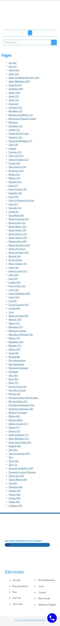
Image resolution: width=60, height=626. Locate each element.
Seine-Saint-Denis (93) (20, 442)
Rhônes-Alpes (16, 420)
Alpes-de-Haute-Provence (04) (24, 77)
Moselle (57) (15, 345)
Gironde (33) (15, 208)
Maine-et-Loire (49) (18, 316)
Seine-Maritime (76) (19, 438)
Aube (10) (14, 96)
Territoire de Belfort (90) (21, 468)
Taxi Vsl (13, 464)
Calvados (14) (16, 126)
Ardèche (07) (15, 85)
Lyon (11, 312)
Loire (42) (14, 290)
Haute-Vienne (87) (18, 237)
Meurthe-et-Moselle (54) (21, 334)
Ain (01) (13, 66)
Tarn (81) (13, 450)
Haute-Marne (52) (18, 226)
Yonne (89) (14, 502)
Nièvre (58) (14, 349)
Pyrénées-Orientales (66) (21, 409)
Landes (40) (15, 282)
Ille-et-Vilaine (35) (18, 263)
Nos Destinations (17, 360)
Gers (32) (13, 204)
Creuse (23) (14, 163)
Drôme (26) (14, 178)
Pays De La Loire (17, 390)
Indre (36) (14, 267)
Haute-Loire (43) (17, 223)
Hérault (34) (15, 256)
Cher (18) (13, 144)
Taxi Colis (14, 461)
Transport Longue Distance (22, 472)
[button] (30, 33)
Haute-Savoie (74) (18, 234)
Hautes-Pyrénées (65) (19, 245)
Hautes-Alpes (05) (18, 241)
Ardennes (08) (16, 89)
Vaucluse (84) (15, 487)
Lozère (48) (14, 308)
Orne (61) (13, 379)
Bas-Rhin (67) (16, 111)
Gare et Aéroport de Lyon (21, 200)
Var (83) (13, 483)
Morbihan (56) (16, 342)
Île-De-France (15, 260)
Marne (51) (14, 323)
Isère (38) (13, 275)
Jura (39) (13, 278)
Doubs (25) (14, 174)
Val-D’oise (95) (16, 476)
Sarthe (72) (14, 427)
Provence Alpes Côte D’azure (23, 397)
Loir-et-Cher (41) (17, 286)
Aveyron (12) (15, 107)
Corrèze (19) (15, 152)
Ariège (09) (14, 92)
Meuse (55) (14, 338)
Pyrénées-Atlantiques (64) (22, 405)
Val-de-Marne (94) (18, 479)
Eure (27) (13, 185)
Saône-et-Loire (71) (18, 423)
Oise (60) (13, 375)
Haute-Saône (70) (17, 230)
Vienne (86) (14, 494)
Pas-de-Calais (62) (18, 386)
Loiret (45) (14, 297)
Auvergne (14, 104)
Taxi (11, 457)
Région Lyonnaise (18, 412)
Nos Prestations (16, 364)
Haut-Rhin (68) (16, 215)
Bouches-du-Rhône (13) (21, 115)
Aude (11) (14, 100)
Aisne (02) (14, 70)
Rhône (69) (14, 416)
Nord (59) (14, 353)
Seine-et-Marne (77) (19, 435)
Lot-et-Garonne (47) (19, 304)
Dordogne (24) (16, 170)
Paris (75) (13, 382)
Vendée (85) (15, 490)
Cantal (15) (14, 129)
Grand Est (14, 211)
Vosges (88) (14, 498)
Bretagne (13, 122)
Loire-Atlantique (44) (19, 293)
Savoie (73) (14, 431)
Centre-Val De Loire (19, 133)
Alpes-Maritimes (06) (19, 81)
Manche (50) (15, 319)
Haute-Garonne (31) (19, 219)
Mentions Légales (17, 330)
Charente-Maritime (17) (20, 141)
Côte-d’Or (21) (16, 155)
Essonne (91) (15, 182)
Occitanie (13, 371)
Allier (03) (14, 74)
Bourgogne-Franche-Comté (22, 118)
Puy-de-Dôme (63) (18, 401)
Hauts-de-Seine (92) (19, 252)
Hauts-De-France (17, 249)
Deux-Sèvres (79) (17, 167)
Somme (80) (15, 446)
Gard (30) (13, 196)
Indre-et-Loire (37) (18, 271)
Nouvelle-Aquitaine (18, 368)
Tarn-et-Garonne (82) (19, 453)
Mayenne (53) (16, 327)
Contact (12, 148)
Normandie (14, 356)
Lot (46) (13, 301)
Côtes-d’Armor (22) (18, 159)
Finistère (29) (15, 193)
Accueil (12, 63)
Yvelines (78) (15, 505)
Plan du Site (14, 394)
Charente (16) (15, 137)
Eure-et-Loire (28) (18, 189)
